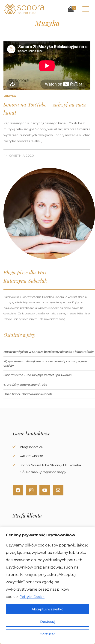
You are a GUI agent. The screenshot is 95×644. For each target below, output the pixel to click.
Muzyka (9, 96)
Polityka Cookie (32, 597)
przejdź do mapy (53, 472)
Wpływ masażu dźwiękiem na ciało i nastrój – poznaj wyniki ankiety (45, 363)
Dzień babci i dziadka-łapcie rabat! (27, 394)
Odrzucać (47, 634)
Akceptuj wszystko (47, 609)
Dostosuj (47, 622)
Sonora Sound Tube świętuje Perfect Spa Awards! (37, 375)
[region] (47, 585)
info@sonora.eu (31, 447)
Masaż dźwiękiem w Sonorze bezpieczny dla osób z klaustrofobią (48, 352)
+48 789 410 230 (31, 456)
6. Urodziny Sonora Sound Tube (25, 384)
